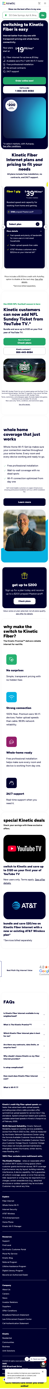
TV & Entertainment (10, 1218)
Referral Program (9, 1262)
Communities (8, 1342)
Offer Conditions (9, 1311)
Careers (5, 1294)
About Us (6, 1289)
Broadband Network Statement (15, 1315)
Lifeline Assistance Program (14, 1266)
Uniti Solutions (8, 1351)
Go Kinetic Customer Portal (14, 1249)
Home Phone (7, 1222)
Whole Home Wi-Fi (10, 1205)
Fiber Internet (8, 1201)
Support (6, 1241)
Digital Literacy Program (12, 1270)
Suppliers (6, 1306)
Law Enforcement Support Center (17, 1319)
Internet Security (9, 1209)
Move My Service (9, 1254)
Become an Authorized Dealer (15, 1275)
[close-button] (43, 1371)
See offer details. (24, 404)
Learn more (24, 502)
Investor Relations (10, 1302)
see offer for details (24, 614)
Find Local (6, 1245)
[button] (43, 1364)
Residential (7, 1338)
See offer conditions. (12, 146)
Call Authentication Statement (15, 1323)
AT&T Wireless (8, 1213)
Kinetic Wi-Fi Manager (12, 1226)
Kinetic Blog (7, 1258)
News (4, 1298)
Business (6, 1346)
